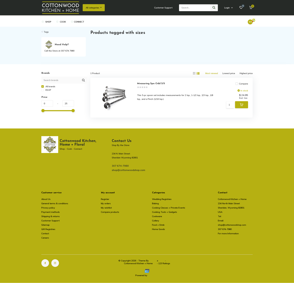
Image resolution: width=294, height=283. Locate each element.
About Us (46, 199)
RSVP (48, 90)
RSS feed (171, 260)
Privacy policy (48, 207)
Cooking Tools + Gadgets (164, 212)
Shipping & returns (50, 216)
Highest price (246, 73)
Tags (46, 32)
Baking (155, 203)
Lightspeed (153, 275)
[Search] (214, 7)
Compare (243, 83)
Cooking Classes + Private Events (168, 207)
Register (105, 199)
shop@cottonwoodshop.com (128, 170)
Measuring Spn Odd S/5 (151, 83)
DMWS (152, 260)
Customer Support (163, 7)
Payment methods (50, 212)
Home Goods (158, 229)
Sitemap (45, 225)
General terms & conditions (54, 203)
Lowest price (228, 73)
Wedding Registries (162, 199)
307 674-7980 (120, 165)
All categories (92, 7)
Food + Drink (158, 225)
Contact (45, 233)
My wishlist (106, 207)
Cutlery (155, 220)
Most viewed (211, 73)
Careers (45, 237)
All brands (50, 86)
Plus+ (161, 260)
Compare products (110, 212)
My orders (106, 203)
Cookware (157, 216)
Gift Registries (48, 229)
